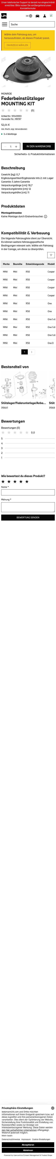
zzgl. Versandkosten (19, 129)
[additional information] (45, 216)
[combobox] (32, 24)
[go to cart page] (52, 16)
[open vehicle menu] (37, 16)
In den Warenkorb (39, 146)
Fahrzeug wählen (17, 45)
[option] (32, 352)
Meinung (6, 499)
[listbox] (28, 352)
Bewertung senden (28, 517)
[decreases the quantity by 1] (6, 146)
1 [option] (24, 351)
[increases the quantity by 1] (15, 146)
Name (5, 487)
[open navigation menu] (4, 24)
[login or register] (44, 16)
